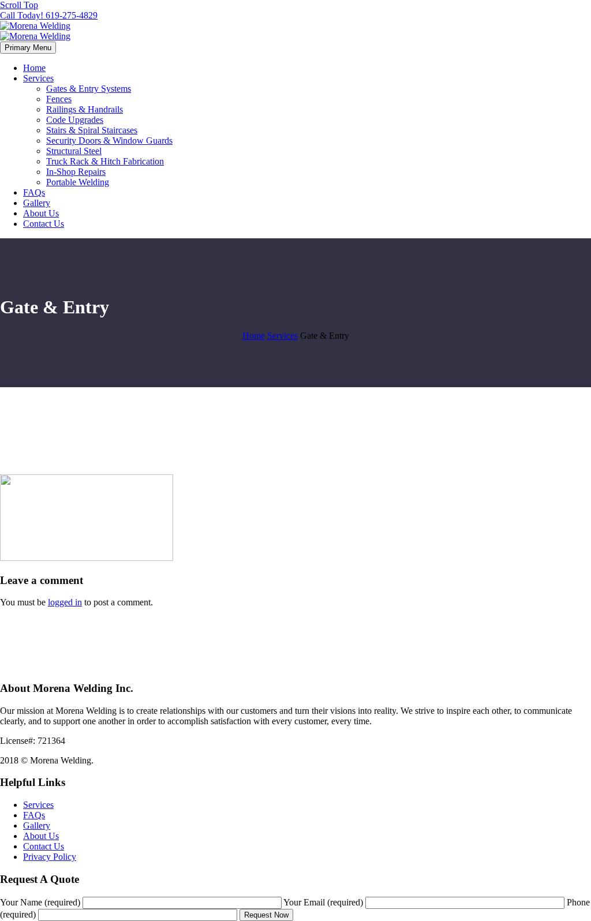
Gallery (36, 203)
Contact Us (43, 224)
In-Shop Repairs (76, 172)
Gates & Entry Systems (88, 88)
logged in (65, 602)
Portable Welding (77, 182)
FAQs (34, 192)
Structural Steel (74, 151)
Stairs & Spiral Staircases (91, 130)
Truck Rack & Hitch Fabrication (105, 161)
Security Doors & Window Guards (109, 140)
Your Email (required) (324, 902)
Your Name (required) (41, 902)
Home (34, 68)
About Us (41, 213)
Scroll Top (19, 5)
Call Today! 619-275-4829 (49, 15)
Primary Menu (28, 47)
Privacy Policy (49, 857)
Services (38, 78)
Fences (59, 99)
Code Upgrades (74, 120)
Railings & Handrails (84, 109)
